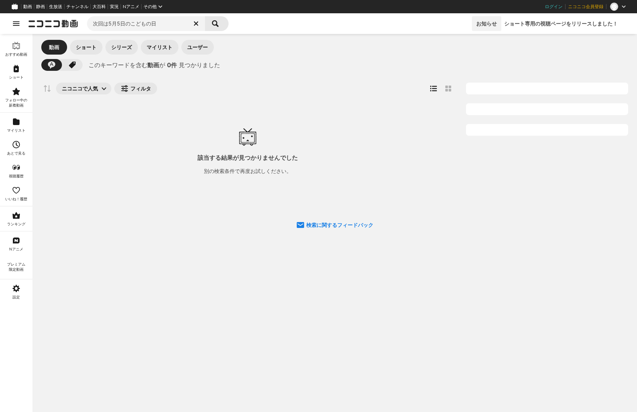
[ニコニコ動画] (53, 23)
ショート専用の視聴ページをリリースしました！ (561, 23)
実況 (114, 6)
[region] (16, 223)
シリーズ (121, 47)
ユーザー (197, 47)
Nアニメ (131, 6)
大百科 (99, 6)
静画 (40, 6)
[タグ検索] (72, 65)
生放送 (55, 6)
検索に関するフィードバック (339, 225)
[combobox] (146, 23)
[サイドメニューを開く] (16, 23)
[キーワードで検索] (51, 65)
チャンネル (77, 6)
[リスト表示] (433, 88)
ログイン (554, 6)
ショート (86, 47)
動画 (27, 6)
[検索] (217, 23)
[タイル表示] (448, 88)
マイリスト (160, 47)
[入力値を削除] (196, 24)
